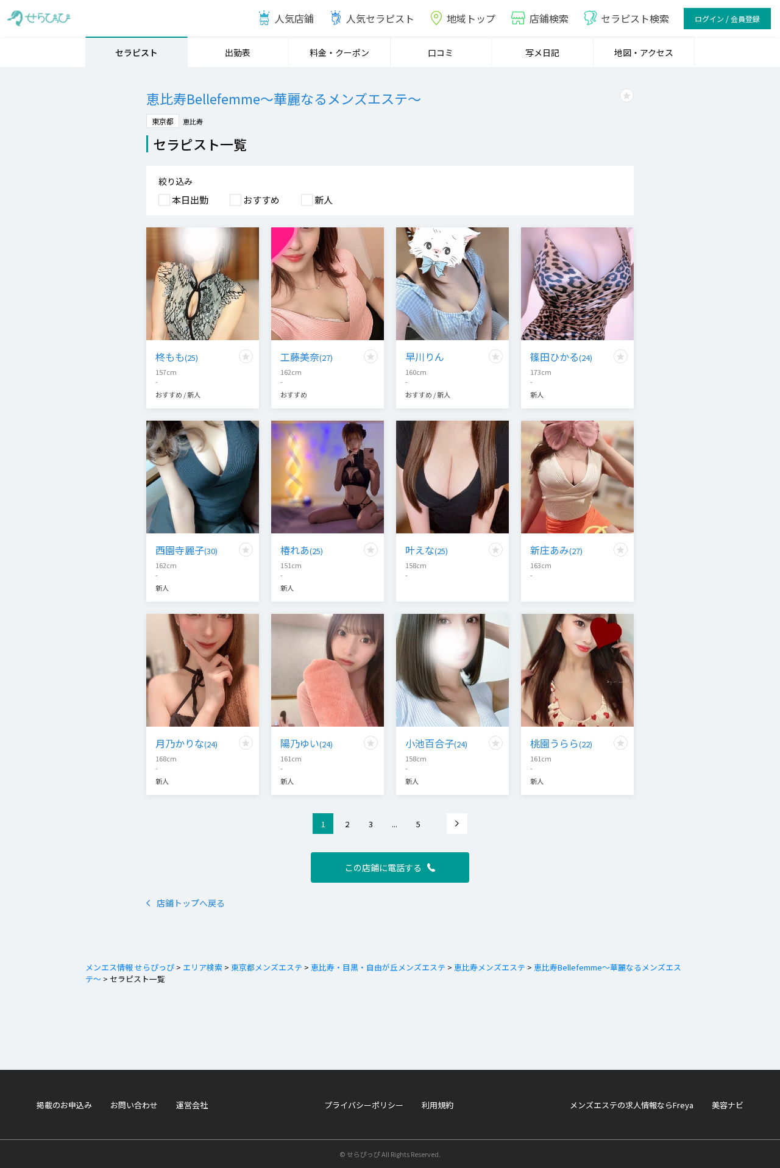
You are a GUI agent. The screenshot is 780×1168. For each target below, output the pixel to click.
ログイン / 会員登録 (727, 18)
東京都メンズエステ (266, 967)
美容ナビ (727, 1105)
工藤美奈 (306, 356)
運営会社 (192, 1105)
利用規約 (437, 1105)
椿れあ (301, 550)
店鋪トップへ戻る (191, 903)
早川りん (424, 356)
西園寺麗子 (186, 550)
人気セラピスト (380, 18)
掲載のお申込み (64, 1105)
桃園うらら (561, 743)
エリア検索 (202, 967)
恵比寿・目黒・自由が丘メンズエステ (378, 967)
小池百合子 (436, 743)
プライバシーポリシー (363, 1105)
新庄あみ (556, 550)
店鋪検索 (549, 18)
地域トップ (471, 18)
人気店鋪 (294, 18)
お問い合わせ (134, 1105)
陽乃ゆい (306, 743)
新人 (323, 199)
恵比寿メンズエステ (489, 967)
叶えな (426, 550)
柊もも (176, 356)
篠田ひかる (561, 356)
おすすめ (261, 199)
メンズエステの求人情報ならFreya (631, 1105)
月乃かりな (186, 743)
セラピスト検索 (635, 18)
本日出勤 (190, 199)
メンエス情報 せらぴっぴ (129, 967)
